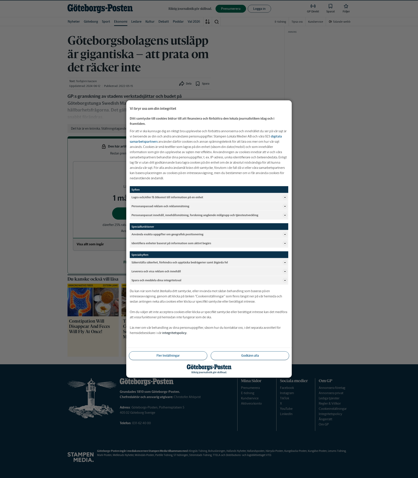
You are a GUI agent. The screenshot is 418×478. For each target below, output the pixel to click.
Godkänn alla (250, 356)
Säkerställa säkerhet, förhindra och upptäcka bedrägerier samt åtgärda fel (179, 262)
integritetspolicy (174, 333)
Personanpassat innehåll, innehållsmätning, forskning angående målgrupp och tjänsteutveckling (194, 215)
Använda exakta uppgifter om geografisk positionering (167, 234)
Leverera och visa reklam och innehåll (156, 271)
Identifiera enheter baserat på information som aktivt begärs (171, 243)
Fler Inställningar (168, 356)
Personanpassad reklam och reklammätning (160, 206)
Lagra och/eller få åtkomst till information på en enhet (167, 197)
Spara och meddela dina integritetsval (156, 280)
